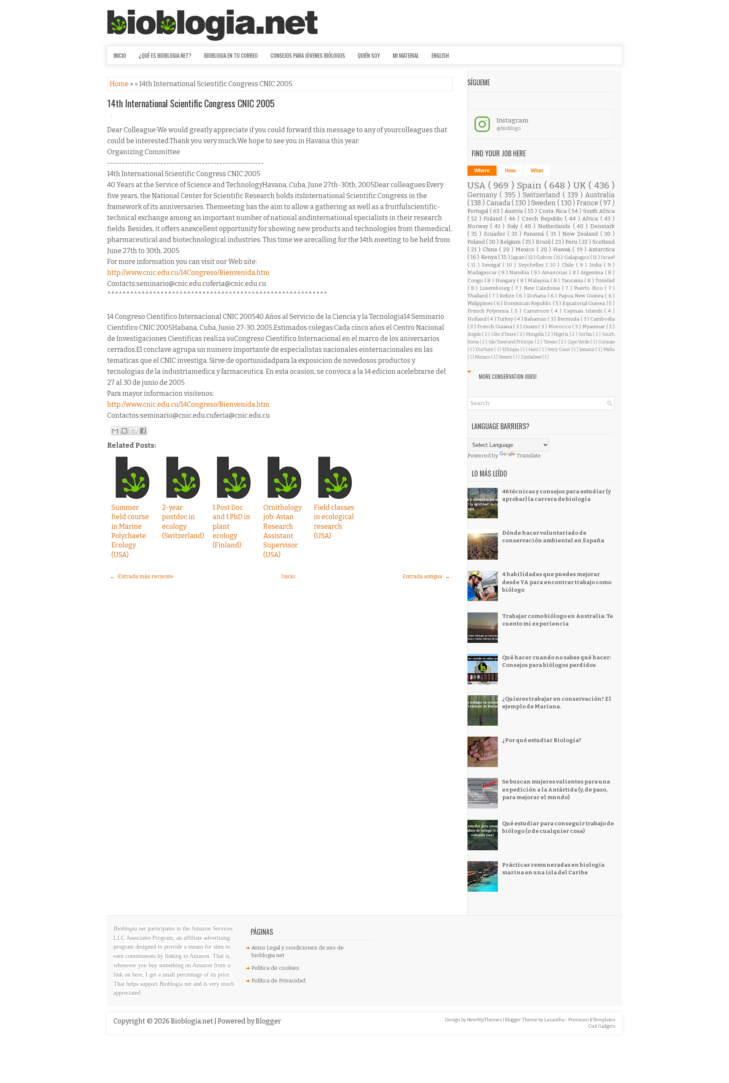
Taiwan (551, 342)
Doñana (537, 296)
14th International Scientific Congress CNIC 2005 (191, 103)
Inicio (119, 55)
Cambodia (602, 319)
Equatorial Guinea (584, 303)
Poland (476, 242)
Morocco (560, 326)
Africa (591, 218)
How (510, 171)
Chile (569, 265)
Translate (528, 455)
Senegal (492, 265)
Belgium (511, 242)
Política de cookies (275, 968)
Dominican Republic (528, 303)
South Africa (599, 211)
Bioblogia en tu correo (231, 55)
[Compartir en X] (134, 431)
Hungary (506, 280)
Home (120, 84)
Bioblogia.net (192, 1021)
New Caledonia (543, 288)
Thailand (478, 296)
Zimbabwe (531, 357)
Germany (483, 195)
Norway (479, 226)
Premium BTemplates (592, 1020)
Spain (530, 185)
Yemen (506, 357)
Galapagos (577, 257)
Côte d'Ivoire (504, 334)
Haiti (534, 349)
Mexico (526, 249)
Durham (485, 349)
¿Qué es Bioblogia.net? (165, 55)
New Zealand (581, 234)
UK (581, 185)
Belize (508, 296)
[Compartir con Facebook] (143, 431)
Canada (499, 203)
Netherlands (555, 226)
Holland (477, 319)
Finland (494, 218)
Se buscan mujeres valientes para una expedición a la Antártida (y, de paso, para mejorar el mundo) (556, 789)
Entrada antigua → (426, 576)
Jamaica (588, 349)
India (596, 265)
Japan (518, 257)
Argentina (592, 272)
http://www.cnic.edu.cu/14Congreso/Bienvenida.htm (188, 273)
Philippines (480, 303)
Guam (531, 326)
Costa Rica (553, 211)
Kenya (489, 257)
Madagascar (483, 272)
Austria (514, 211)
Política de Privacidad (278, 980)
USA (477, 185)
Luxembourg (495, 288)
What (537, 171)
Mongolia (535, 334)
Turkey (505, 319)
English (440, 55)
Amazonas (555, 272)
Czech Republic (543, 218)
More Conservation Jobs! (508, 376)
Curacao (606, 342)
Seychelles (532, 265)
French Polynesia (489, 311)
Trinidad (605, 280)
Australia (600, 195)
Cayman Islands (584, 311)
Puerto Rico (589, 288)
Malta (609, 349)
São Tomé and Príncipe (512, 342)
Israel (608, 257)
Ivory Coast (559, 349)
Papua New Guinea (582, 296)
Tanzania (573, 280)
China (491, 249)
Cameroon (537, 311)
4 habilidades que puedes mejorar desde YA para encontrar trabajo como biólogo (556, 582)
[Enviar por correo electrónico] (115, 431)
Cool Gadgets (602, 1026)
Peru (571, 242)
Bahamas (536, 319)
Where (482, 171)
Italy (514, 226)
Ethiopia (511, 349)
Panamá (535, 234)
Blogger (268, 1021)
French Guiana (495, 326)
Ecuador (496, 234)
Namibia (520, 272)
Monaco (483, 357)
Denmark (602, 226)
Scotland (603, 242)
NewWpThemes (485, 1020)
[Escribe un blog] (124, 431)
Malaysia (539, 280)
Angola (474, 334)
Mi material (406, 55)
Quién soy (369, 55)
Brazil (544, 242)
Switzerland (543, 195)
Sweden (544, 203)
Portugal (478, 211)
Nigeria (562, 334)
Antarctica (602, 249)
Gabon (544, 257)
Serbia (586, 334)
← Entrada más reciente (141, 576)
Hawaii (562, 249)
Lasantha (554, 1020)
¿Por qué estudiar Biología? (541, 740)
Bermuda (568, 319)
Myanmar (594, 326)
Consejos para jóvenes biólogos (307, 55)
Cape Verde (579, 342)
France (588, 203)
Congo (475, 280)
